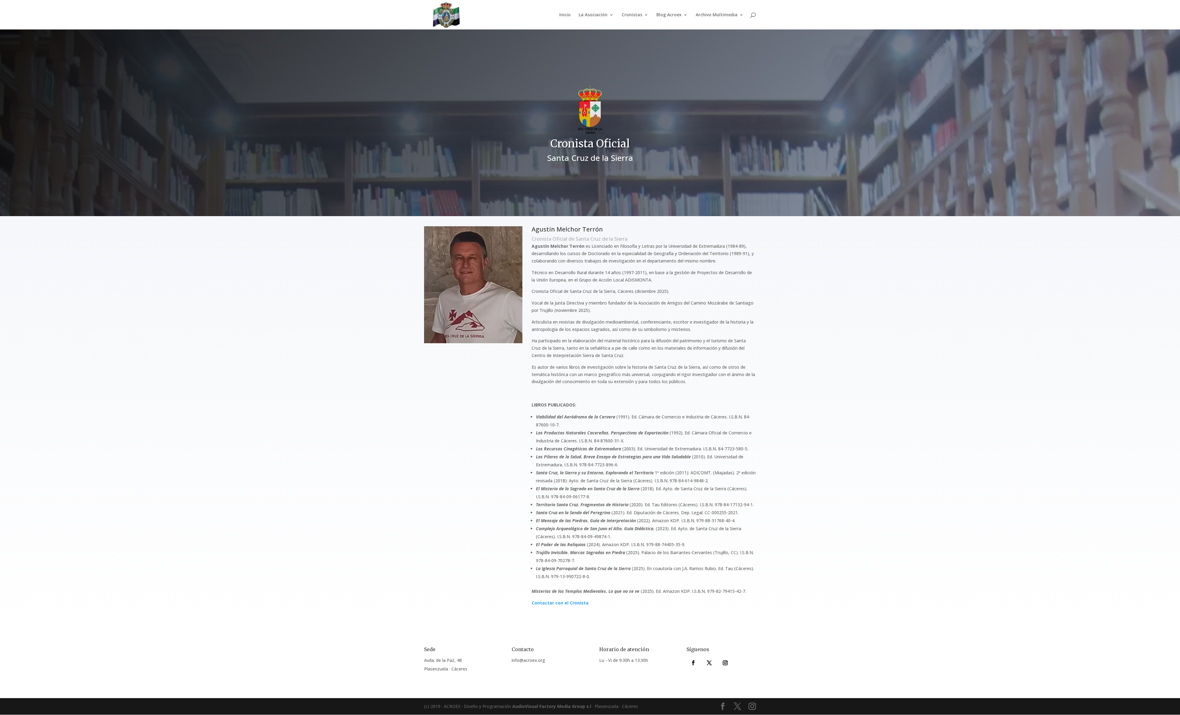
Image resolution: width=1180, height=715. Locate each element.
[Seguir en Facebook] (693, 663)
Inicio (565, 15)
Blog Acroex (669, 15)
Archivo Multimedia (717, 15)
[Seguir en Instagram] (725, 663)
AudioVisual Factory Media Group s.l (551, 706)
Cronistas (632, 15)
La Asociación (593, 15)
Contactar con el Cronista (560, 603)
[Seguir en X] (709, 663)
